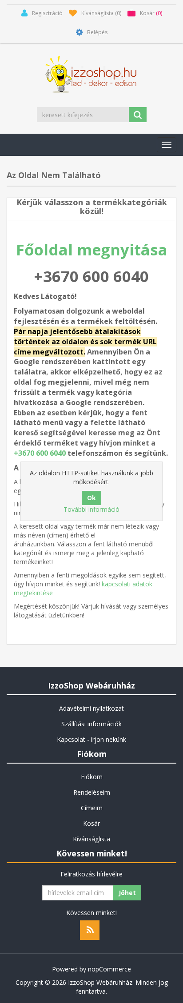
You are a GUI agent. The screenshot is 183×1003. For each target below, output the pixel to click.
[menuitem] (91, 708)
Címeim (92, 808)
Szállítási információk (91, 724)
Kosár (91, 823)
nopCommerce (109, 969)
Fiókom (92, 776)
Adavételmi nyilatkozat (91, 708)
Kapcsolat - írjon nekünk (91, 739)
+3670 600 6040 (40, 453)
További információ (91, 509)
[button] (166, 144)
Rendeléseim (91, 792)
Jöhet (127, 892)
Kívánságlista (91, 839)
